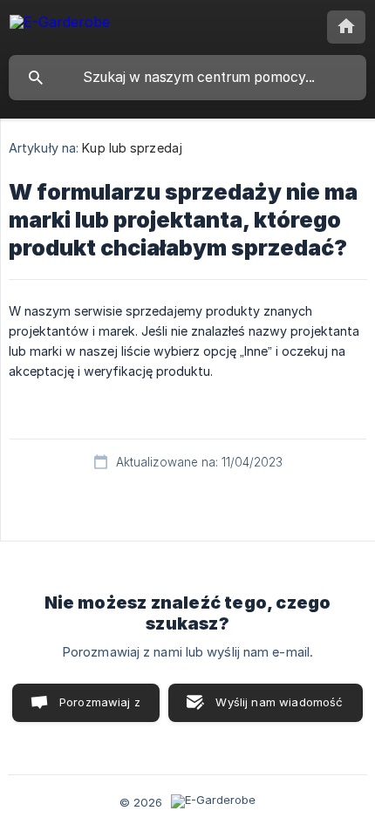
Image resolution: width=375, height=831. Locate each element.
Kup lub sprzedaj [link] (132, 147)
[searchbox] (187, 77)
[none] (60, 24)
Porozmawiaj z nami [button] (99, 708)
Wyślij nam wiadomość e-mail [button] (279, 708)
